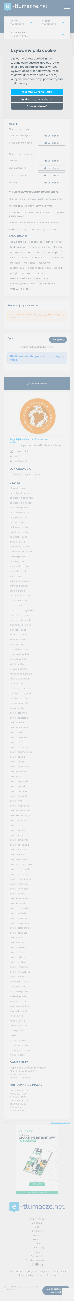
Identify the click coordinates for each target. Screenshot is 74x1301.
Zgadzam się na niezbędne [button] (37, 99)
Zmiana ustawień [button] (37, 106)
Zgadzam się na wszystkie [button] (37, 92)
